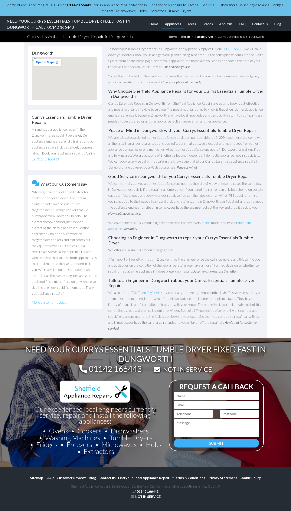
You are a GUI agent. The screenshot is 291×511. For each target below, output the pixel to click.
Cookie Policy (250, 478)
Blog (277, 24)
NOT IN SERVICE (187, 369)
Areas (191, 24)
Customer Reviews (71, 478)
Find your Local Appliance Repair (144, 478)
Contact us (260, 24)
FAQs (50, 478)
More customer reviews (49, 302)
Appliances (174, 24)
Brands (207, 24)
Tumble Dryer (204, 36)
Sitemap (36, 478)
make (206, 223)
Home (153, 24)
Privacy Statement (222, 478)
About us (225, 24)
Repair (185, 36)
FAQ (242, 24)
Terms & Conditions (188, 478)
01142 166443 (79, 5)
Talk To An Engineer (145, 292)
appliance (168, 137)
